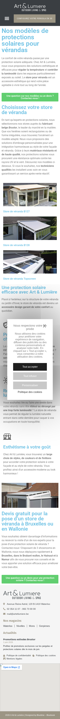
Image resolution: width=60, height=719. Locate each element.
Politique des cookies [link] (30, 392)
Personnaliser (30, 385)
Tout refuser (30, 376)
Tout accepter (30, 366)
